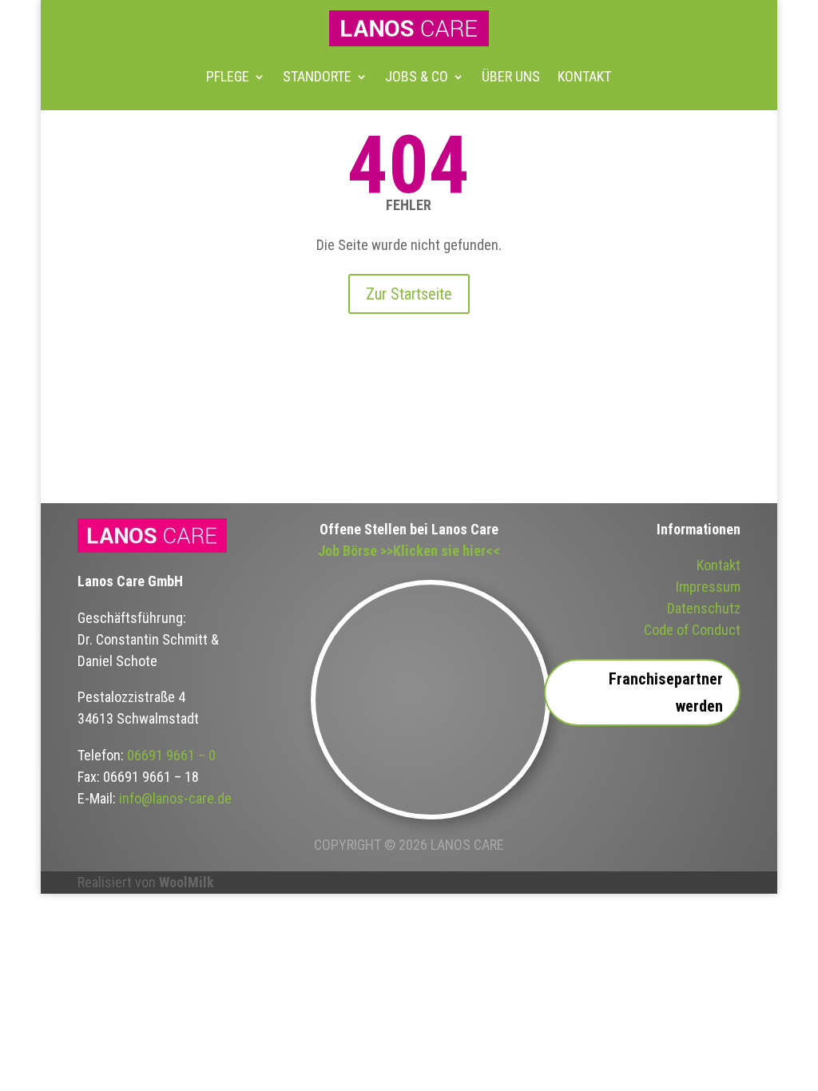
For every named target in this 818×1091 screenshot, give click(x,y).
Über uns (511, 76)
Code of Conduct (692, 629)
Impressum (708, 586)
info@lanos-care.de (175, 798)
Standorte (317, 76)
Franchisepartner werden (666, 692)
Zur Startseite (409, 293)
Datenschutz (704, 608)
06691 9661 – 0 (171, 755)
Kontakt (584, 76)
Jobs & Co (416, 76)
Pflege (227, 76)
